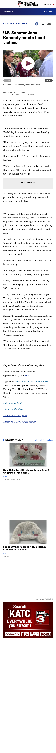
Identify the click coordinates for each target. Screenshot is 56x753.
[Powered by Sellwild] (49, 599)
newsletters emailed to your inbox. (32, 381)
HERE (28, 375)
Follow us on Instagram (15, 415)
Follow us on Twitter (13, 403)
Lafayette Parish (15, 23)
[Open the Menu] (4, 4)
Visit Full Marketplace (44, 440)
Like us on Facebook (13, 409)
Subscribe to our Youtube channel (19, 421)
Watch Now (48, 4)
